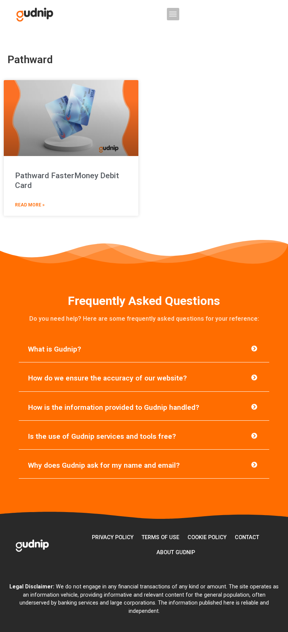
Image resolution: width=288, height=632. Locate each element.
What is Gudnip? (54, 349)
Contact (247, 537)
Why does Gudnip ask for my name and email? (104, 465)
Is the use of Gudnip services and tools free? (102, 436)
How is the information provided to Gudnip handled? (113, 407)
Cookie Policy (207, 537)
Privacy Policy (113, 537)
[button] (173, 14)
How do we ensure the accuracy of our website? (107, 378)
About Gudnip (175, 552)
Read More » (30, 205)
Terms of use (160, 537)
